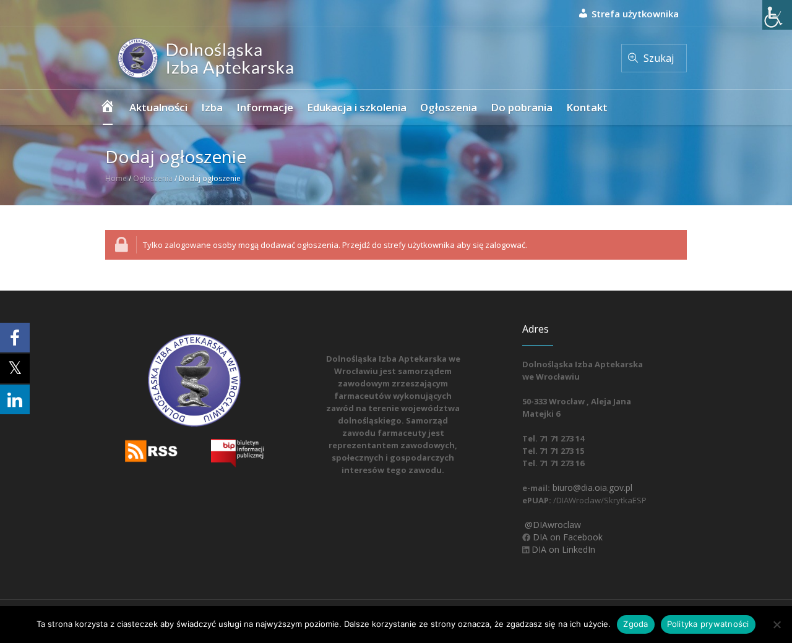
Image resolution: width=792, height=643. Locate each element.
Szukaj (659, 58)
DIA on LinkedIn (562, 549)
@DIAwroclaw (551, 524)
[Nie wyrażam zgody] (776, 624)
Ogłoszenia (153, 178)
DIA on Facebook (566, 537)
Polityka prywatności (708, 624)
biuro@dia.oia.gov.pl (591, 487)
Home (116, 178)
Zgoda (635, 624)
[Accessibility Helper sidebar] (777, 15)
